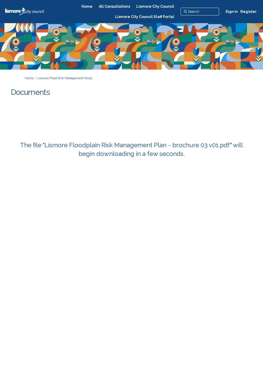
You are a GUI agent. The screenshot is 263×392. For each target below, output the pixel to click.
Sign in (232, 12)
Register (248, 12)
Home (29, 78)
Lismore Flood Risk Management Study (65, 78)
